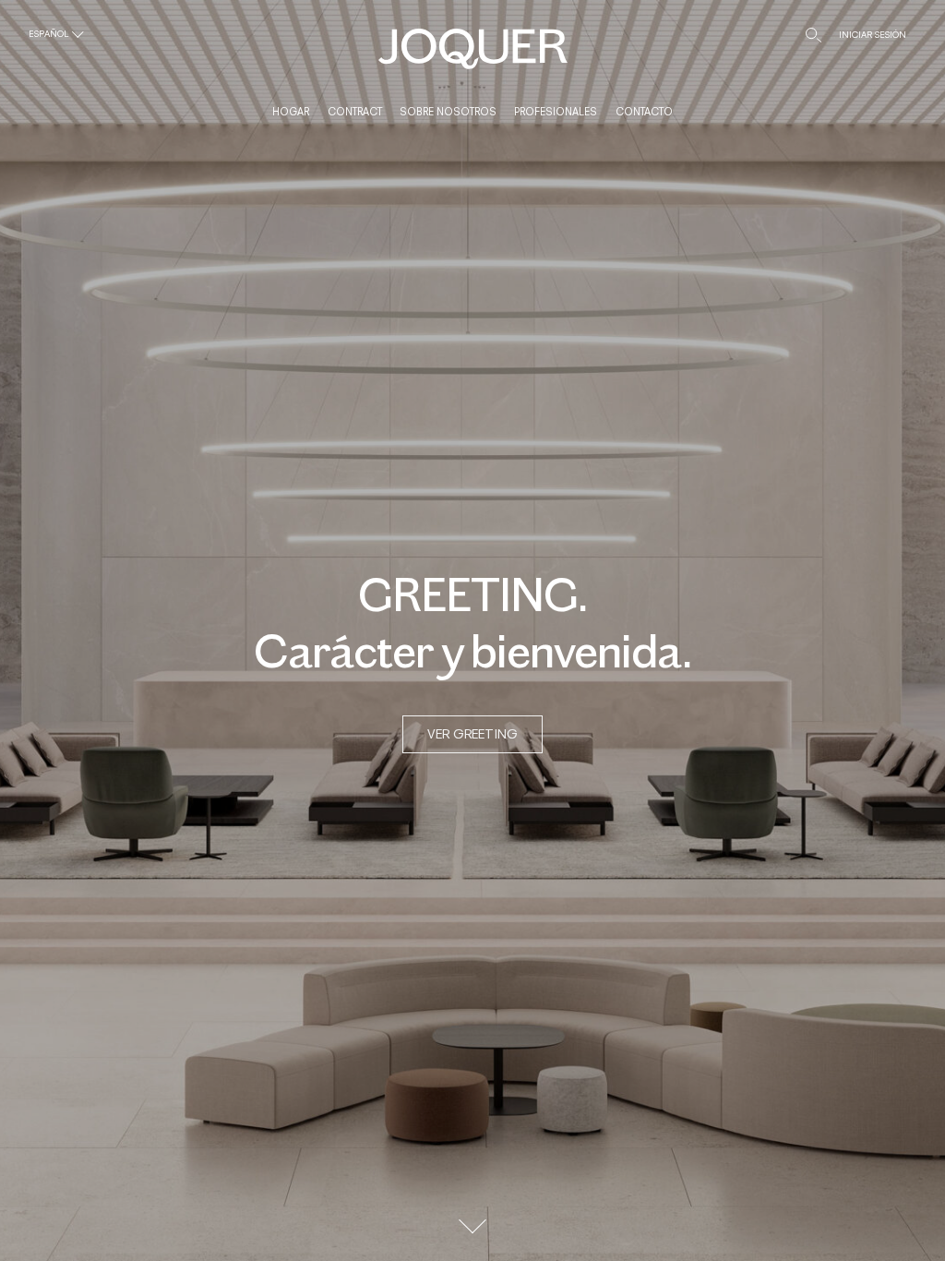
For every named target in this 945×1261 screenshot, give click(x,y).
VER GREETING (472, 733)
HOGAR (290, 111)
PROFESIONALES (555, 111)
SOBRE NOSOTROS (448, 111)
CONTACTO (644, 111)
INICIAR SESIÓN (872, 35)
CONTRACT (355, 111)
